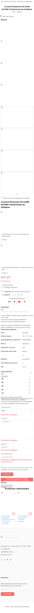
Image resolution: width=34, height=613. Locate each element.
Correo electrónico (7, 454)
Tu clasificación (6, 407)
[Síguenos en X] (1, 559)
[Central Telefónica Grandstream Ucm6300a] (25, 503)
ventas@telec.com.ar (7, 552)
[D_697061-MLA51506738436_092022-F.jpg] (17, 29)
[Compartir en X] (12, 294)
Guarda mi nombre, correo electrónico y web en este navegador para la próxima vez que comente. (17, 469)
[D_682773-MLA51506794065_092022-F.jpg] (17, 183)
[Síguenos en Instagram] (11, 560)
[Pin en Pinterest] (18, 294)
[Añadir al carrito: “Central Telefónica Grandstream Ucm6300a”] (30, 513)
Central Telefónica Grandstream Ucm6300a (23, 517)
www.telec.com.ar (6, 554)
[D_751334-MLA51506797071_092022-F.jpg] (17, 139)
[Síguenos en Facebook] (4, 559)
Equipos (19, 12)
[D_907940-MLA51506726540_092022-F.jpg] (17, 161)
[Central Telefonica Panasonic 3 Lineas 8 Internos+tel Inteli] (2, 243)
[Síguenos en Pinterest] (7, 559)
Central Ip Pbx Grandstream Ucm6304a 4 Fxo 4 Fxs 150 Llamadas (8, 518)
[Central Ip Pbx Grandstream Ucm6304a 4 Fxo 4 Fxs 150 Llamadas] (8, 503)
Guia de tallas (8, 285)
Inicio (13, 12)
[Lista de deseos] (17, 194)
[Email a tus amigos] (22, 294)
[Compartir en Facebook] (15, 294)
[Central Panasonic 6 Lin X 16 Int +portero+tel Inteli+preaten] (2, 210)
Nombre (4, 444)
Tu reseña (4, 418)
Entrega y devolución (10, 287)
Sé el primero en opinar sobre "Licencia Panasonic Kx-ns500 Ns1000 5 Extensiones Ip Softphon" (17, 479)
